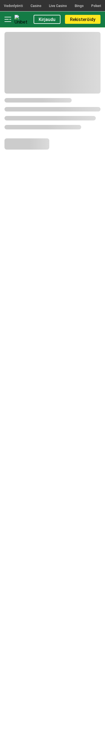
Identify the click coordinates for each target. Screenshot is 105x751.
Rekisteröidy (82, 19)
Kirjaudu (47, 19)
